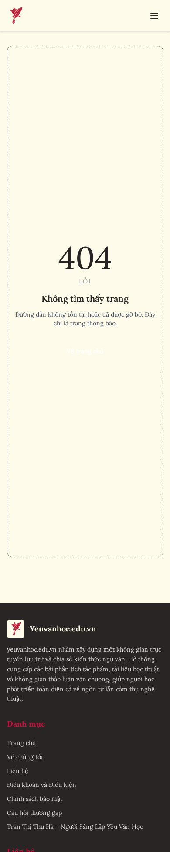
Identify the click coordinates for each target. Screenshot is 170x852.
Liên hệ (17, 771)
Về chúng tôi (25, 757)
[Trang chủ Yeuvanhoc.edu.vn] (15, 15)
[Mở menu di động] (154, 15)
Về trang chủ (85, 351)
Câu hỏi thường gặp (34, 813)
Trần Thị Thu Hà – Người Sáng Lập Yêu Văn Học (75, 827)
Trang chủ (21, 743)
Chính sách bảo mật (34, 799)
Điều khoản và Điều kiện (41, 785)
